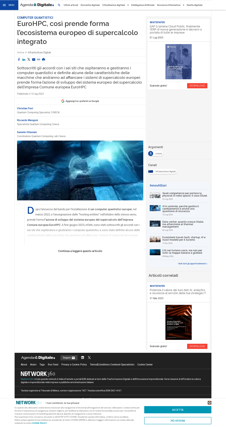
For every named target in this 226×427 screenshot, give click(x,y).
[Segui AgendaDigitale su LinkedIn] (82, 357)
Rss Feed (53, 364)
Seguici (67, 357)
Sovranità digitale (90, 5)
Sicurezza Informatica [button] (168, 5)
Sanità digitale (194, 5)
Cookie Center (145, 364)
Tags (42, 364)
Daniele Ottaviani (27, 132)
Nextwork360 (27, 379)
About (24, 364)
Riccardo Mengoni (27, 120)
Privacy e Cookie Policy (74, 364)
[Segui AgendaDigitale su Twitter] (89, 357)
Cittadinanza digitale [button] (113, 5)
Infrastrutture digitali (39, 52)
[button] (9, 5)
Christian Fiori (25, 108)
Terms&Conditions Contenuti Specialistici (112, 364)
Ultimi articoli (71, 5)
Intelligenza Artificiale (143, 5)
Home (20, 52)
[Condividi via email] (34, 60)
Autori (33, 364)
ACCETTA (177, 410)
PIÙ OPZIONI (178, 421)
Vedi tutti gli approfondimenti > (192, 264)
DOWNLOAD (197, 85)
